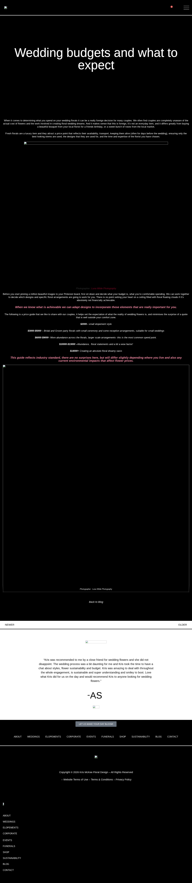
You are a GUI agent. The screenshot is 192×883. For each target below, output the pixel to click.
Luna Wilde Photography (103, 288)
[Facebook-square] (99, 766)
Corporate (74, 737)
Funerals (107, 737)
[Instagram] (93, 766)
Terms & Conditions (102, 779)
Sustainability (141, 737)
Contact (172, 737)
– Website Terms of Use (74, 779)
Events (91, 737)
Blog (158, 737)
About (18, 737)
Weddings (33, 737)
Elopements (53, 737)
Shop (122, 737)
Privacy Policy (123, 779)
